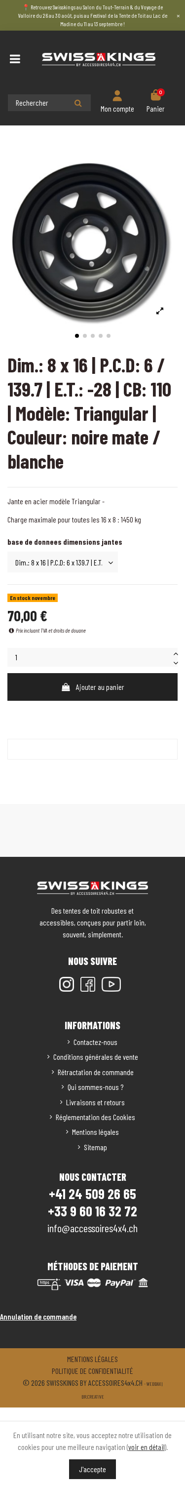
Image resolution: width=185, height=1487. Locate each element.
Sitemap (95, 1147)
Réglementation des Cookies (95, 1117)
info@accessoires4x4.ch (92, 1227)
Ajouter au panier (100, 686)
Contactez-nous (95, 1041)
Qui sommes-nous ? (95, 1086)
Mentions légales (95, 1131)
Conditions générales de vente (95, 1056)
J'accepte (92, 1469)
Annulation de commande (38, 1316)
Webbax (154, 1384)
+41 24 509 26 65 (92, 1193)
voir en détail (146, 1446)
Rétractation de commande (96, 1072)
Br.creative (92, 1397)
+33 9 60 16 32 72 (92, 1211)
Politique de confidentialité (92, 1370)
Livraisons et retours (95, 1102)
